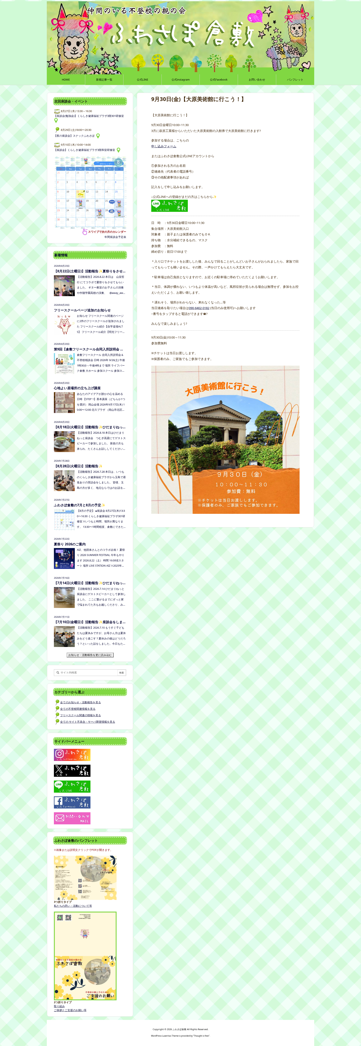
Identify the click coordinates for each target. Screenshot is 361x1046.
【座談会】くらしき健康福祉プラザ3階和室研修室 (85, 150)
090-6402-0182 (199, 308)
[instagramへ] (72, 754)
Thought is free (201, 1035)
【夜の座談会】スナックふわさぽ (75, 136)
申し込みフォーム (163, 146)
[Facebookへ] (72, 802)
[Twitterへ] (72, 770)
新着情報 (61, 255)
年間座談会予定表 (115, 237)
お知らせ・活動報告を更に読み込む (91, 655)
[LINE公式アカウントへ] (169, 205)
